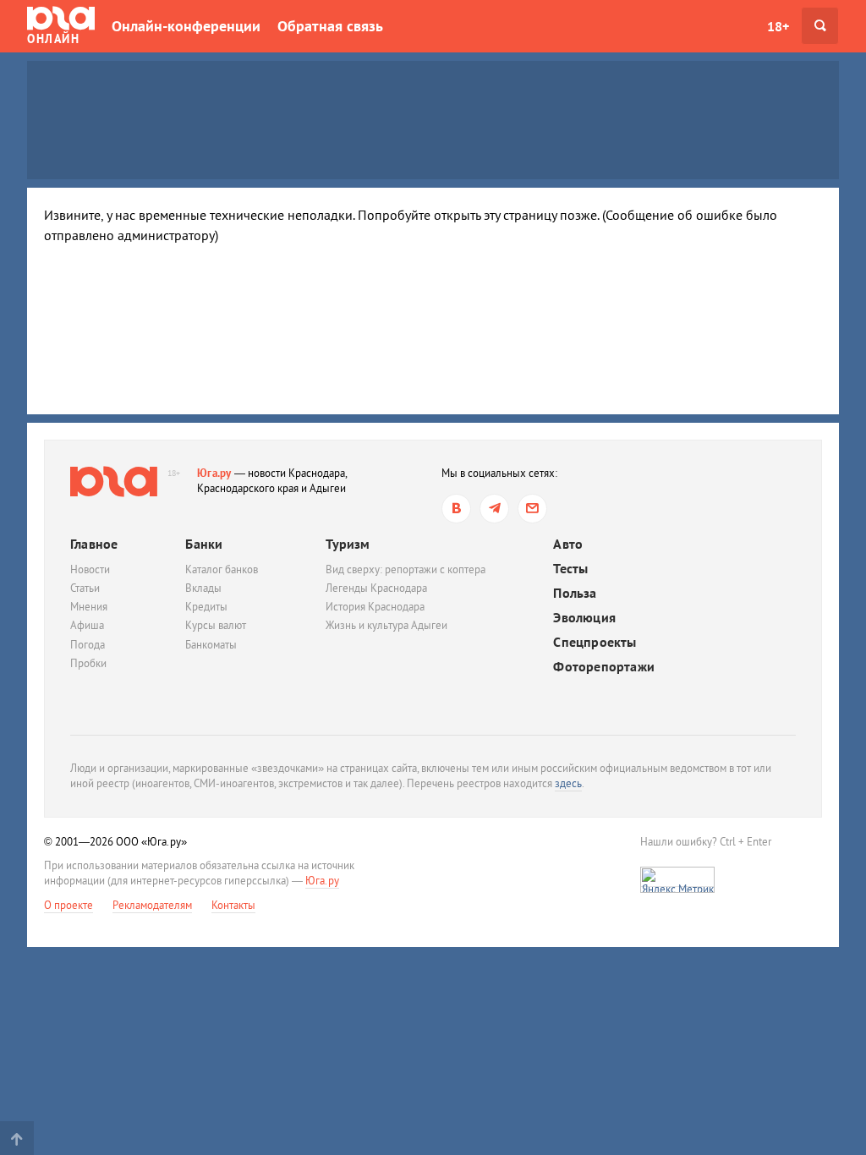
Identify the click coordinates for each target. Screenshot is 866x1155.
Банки (203, 543)
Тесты (570, 569)
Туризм (348, 543)
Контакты (233, 905)
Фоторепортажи (604, 667)
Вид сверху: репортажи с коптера (405, 569)
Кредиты (206, 606)
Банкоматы (211, 645)
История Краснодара (375, 606)
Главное (94, 543)
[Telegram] (494, 508)
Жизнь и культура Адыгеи (386, 625)
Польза (574, 593)
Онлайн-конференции (186, 26)
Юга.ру (214, 473)
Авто (568, 544)
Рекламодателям (152, 905)
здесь (568, 783)
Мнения (88, 606)
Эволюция (584, 618)
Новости (90, 569)
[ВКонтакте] (456, 508)
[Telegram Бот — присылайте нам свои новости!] (532, 508)
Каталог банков (221, 569)
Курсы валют (215, 625)
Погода (87, 645)
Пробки (88, 663)
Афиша (87, 625)
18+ (778, 26)
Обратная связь (330, 26)
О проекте (68, 905)
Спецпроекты (594, 642)
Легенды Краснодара (376, 588)
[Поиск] (820, 26)
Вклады (203, 588)
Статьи (85, 588)
